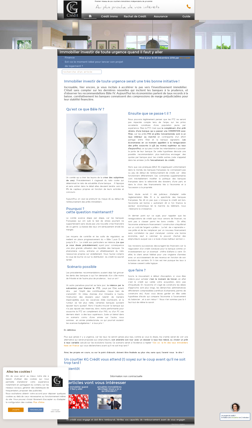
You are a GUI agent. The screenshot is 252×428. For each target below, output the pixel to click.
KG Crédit (185, 58)
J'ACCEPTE (16, 410)
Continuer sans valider (56, 410)
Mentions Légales (178, 424)
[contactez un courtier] (190, 8)
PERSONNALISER (36, 410)
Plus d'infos (38, 402)
